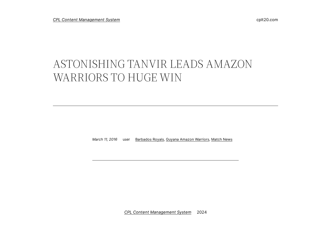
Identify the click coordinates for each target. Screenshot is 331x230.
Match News (221, 139)
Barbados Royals (149, 139)
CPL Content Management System (86, 19)
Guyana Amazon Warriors (187, 139)
